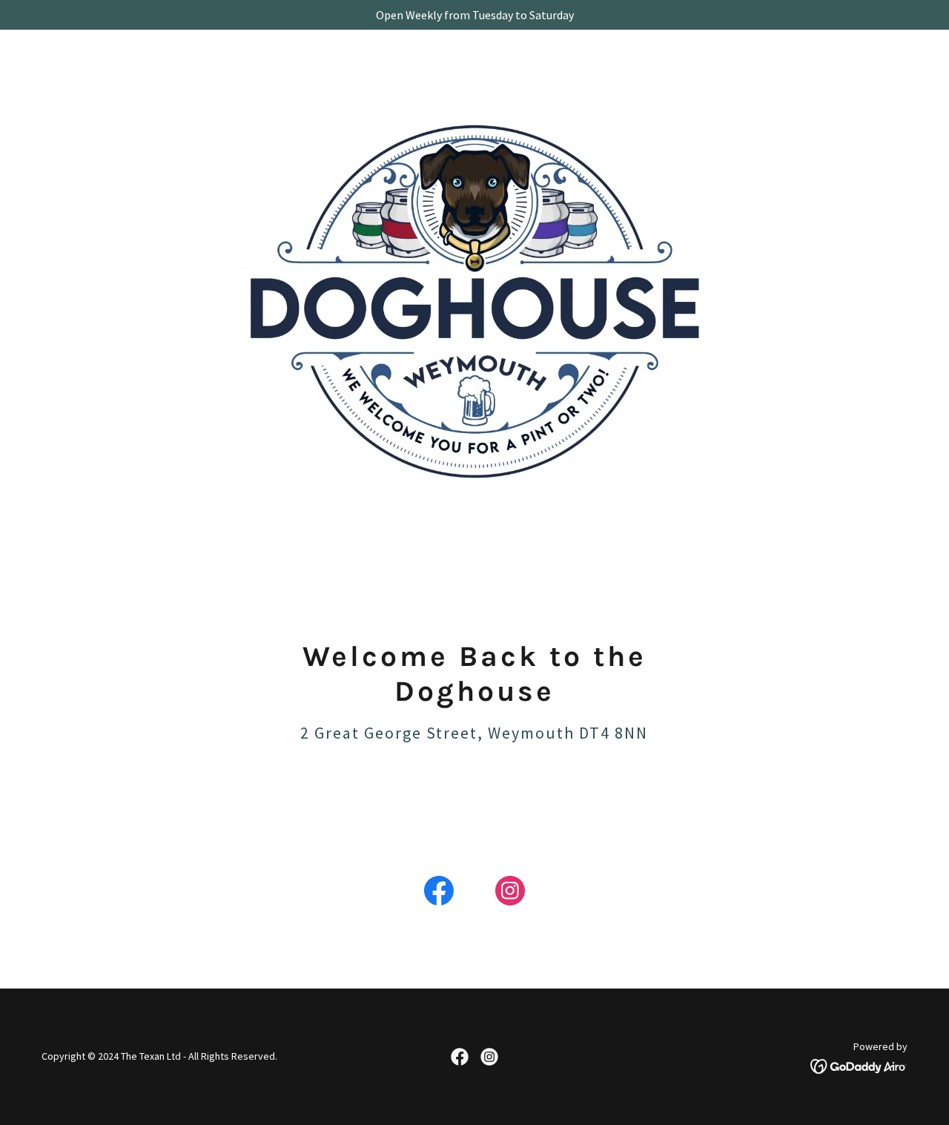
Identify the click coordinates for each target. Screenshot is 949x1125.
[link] (438, 893)
